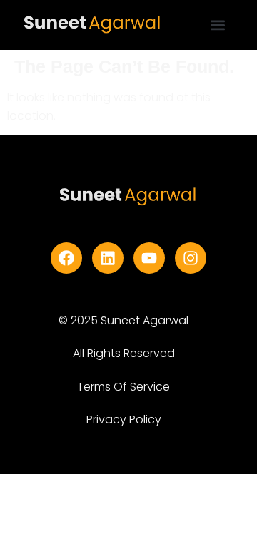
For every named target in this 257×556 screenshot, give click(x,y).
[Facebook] (66, 258)
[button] (218, 25)
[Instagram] (190, 258)
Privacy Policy (123, 419)
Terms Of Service (123, 387)
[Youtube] (149, 258)
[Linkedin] (108, 258)
